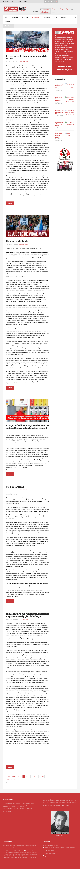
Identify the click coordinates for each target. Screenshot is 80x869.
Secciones (24, 17)
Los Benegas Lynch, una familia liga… (58, 99)
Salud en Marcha (32, 25)
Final (15, 779)
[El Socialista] (64, 32)
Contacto (63, 17)
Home (6, 17)
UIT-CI (57, 1)
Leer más (10, 203)
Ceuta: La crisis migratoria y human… (59, 123)
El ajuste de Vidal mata (17, 241)
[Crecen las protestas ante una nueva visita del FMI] (27, 41)
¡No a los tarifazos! (15, 486)
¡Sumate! (7, 21)
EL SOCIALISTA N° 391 (23, 431)
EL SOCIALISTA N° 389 (23, 619)
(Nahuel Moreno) (65, 805)
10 (43, 776)
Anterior (14, 776)
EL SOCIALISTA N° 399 (23, 244)
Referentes (47, 17)
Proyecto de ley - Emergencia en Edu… (59, 112)
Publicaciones (36, 17)
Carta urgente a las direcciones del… (59, 85)
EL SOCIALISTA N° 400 (23, 61)
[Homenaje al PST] (64, 163)
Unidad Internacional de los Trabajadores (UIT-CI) (15, 850)
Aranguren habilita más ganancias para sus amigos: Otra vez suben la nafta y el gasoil (27, 426)
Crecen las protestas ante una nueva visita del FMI (26, 57)
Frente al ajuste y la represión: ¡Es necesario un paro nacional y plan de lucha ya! (27, 615)
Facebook (45, 1)
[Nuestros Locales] (64, 168)
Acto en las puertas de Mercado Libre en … (63, 9)
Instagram (48, 1)
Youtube (54, 1)
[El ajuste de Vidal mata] (27, 226)
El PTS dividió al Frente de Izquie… (59, 135)
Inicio (8, 776)
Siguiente (9, 779)
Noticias (14, 17)
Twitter (51, 1)
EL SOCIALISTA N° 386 (23, 489)
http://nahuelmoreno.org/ (59, 835)
